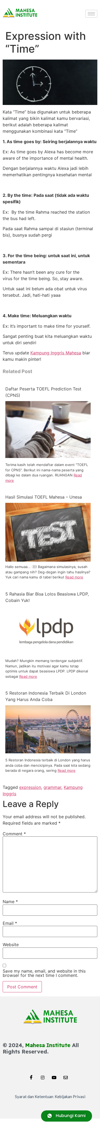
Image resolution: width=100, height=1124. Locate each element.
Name (10, 901)
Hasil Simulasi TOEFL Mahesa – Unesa (43, 497)
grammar (52, 787)
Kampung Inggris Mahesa (55, 352)
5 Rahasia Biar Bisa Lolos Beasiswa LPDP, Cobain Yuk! (47, 597)
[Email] (66, 1076)
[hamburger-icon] (91, 14)
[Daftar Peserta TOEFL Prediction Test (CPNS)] (48, 456)
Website (11, 944)
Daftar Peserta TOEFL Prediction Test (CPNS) (43, 392)
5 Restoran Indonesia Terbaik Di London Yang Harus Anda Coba (45, 696)
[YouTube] (54, 1076)
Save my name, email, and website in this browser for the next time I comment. (44, 973)
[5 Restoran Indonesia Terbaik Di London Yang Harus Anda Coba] (48, 751)
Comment (14, 834)
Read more (74, 577)
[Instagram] (43, 1076)
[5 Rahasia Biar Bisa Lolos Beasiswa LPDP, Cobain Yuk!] (48, 652)
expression (30, 787)
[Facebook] (31, 1076)
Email (10, 923)
